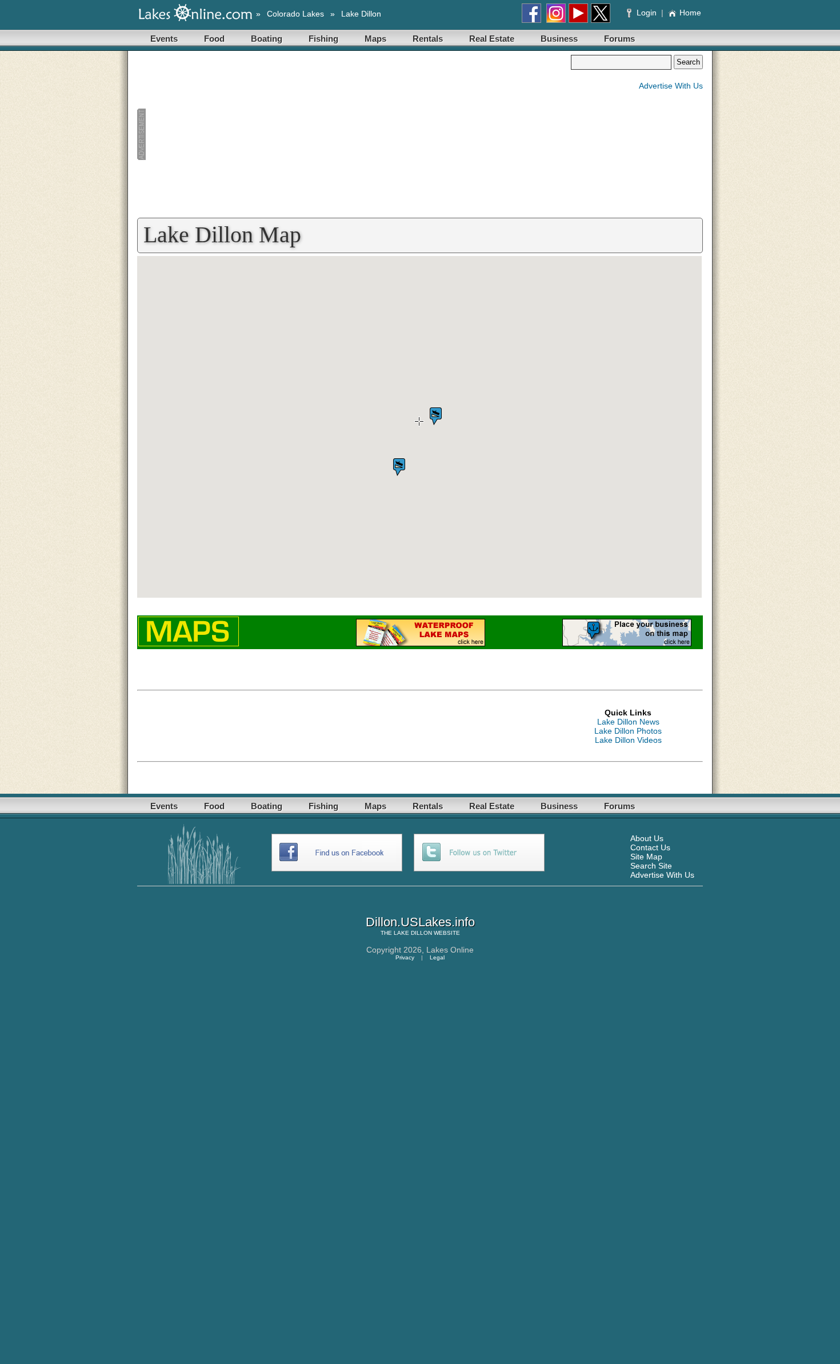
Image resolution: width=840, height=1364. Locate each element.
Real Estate (491, 38)
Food (214, 38)
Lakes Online (450, 949)
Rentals (428, 38)
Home (690, 12)
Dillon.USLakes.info (420, 922)
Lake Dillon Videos (628, 740)
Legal (437, 957)
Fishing (323, 38)
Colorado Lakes (295, 13)
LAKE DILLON (413, 933)
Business (559, 38)
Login (646, 12)
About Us (646, 838)
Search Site (651, 865)
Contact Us (650, 847)
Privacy (404, 957)
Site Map (646, 856)
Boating (266, 38)
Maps (375, 38)
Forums (619, 38)
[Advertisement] (354, 135)
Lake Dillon (361, 13)
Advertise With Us (671, 85)
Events (164, 38)
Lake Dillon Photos (628, 730)
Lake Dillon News (628, 721)
